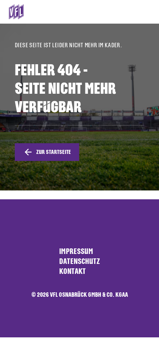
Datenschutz (79, 261)
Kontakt (72, 271)
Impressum (76, 251)
